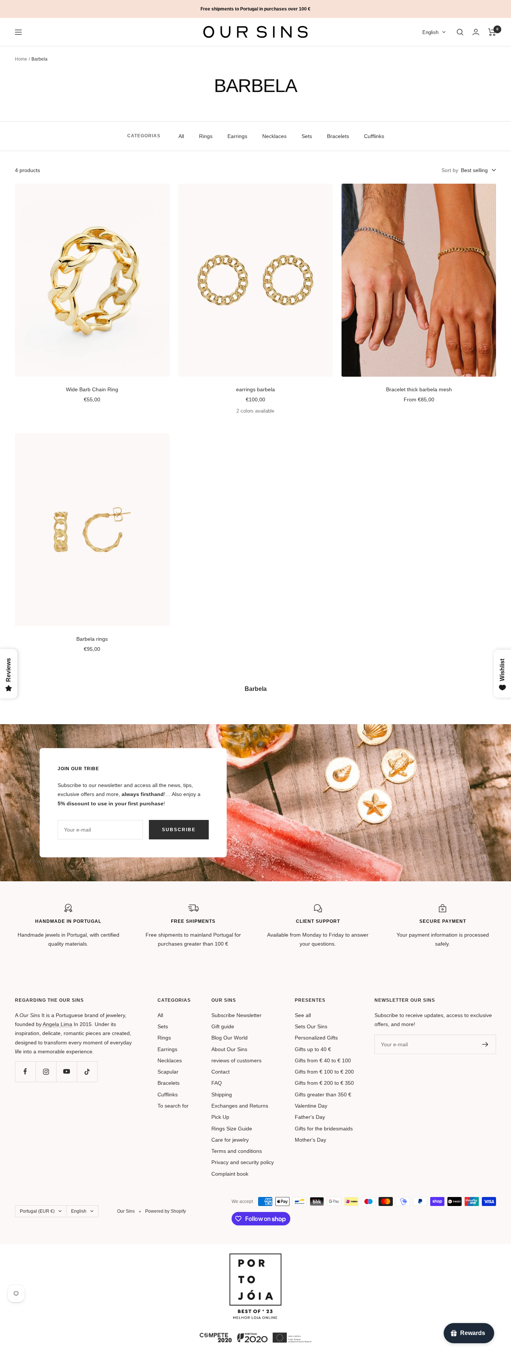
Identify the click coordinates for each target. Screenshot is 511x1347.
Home (21, 59)
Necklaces (274, 136)
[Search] (460, 32)
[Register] (485, 1044)
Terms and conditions (236, 1151)
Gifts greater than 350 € (323, 1095)
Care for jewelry (230, 1140)
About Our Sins (229, 1049)
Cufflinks (374, 136)
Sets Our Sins (311, 1026)
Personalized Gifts (316, 1038)
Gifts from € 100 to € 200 (324, 1072)
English (430, 32)
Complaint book (229, 1174)
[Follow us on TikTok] (87, 1071)
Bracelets (338, 136)
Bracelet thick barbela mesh (419, 389)
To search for (173, 1106)
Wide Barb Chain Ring (92, 389)
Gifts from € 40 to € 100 (323, 1060)
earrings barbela (255, 389)
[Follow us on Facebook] (25, 1071)
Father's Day (310, 1117)
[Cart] (492, 32)
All (181, 136)
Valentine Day (311, 1106)
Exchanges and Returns (239, 1106)
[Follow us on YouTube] (66, 1071)
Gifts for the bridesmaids (324, 1129)
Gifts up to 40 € (313, 1049)
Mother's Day (310, 1140)
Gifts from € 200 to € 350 (324, 1083)
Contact (220, 1072)
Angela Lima (57, 1024)
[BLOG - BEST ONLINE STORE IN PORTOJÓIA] (255, 1258)
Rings (205, 136)
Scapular (167, 1072)
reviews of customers (236, 1060)
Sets (307, 136)
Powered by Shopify (165, 1211)
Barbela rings (92, 639)
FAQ (216, 1083)
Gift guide (222, 1026)
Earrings (237, 136)
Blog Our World (229, 1038)
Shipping (221, 1095)
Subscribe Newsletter (236, 1015)
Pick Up (220, 1117)
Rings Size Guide (231, 1129)
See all (303, 1015)
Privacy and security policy (242, 1162)
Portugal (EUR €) (37, 1211)
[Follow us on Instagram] (46, 1071)
